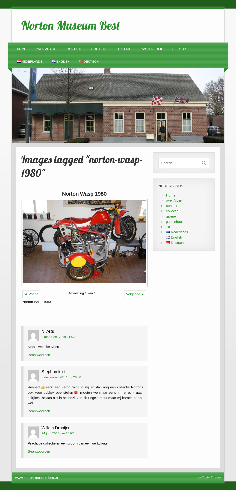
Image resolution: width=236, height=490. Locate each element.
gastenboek (151, 49)
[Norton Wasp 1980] (84, 243)
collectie (100, 49)
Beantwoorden (39, 355)
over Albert (46, 49)
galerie (124, 49)
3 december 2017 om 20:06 (61, 377)
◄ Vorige (31, 294)
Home (21, 49)
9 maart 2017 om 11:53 (58, 337)
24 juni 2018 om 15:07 (57, 433)
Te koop (179, 49)
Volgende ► (135, 294)
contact (74, 49)
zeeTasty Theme (209, 477)
